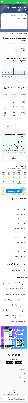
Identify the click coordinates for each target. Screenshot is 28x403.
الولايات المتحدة (22, 33)
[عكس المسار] (24, 20)
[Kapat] (3, 398)
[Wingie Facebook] (19, 355)
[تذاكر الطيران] (26, 33)
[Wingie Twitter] (13, 355)
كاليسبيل (16, 33)
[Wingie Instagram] (16, 355)
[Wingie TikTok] (9, 355)
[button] (24, 73)
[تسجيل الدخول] (5, 2)
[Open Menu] (2, 2)
